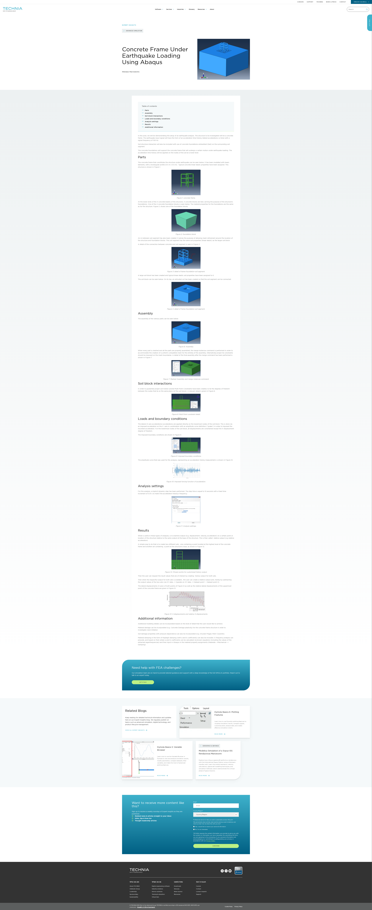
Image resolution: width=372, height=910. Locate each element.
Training (319, 2)
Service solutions (157, 891)
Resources (201, 9)
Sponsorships (134, 894)
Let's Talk (142, 682)
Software (158, 9)
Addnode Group (135, 889)
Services (169, 9)
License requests (201, 891)
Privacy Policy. (210, 841)
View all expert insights (135, 730)
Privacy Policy (238, 906)
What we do (156, 882)
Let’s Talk (369, 22)
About (212, 9)
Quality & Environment (146, 907)
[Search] (366, 9)
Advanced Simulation (134, 31)
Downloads (177, 886)
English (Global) (360, 2)
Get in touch (201, 882)
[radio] (216, 827)
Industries (180, 9)
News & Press (331, 2)
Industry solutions (157, 889)
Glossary (192, 9)
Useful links (178, 882)
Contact (343, 2)
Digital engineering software (161, 886)
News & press (178, 891)
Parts (147, 110)
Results (148, 124)
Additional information (154, 127)
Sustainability (134, 897)
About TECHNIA (135, 886)
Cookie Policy (228, 906)
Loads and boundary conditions (157, 119)
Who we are (134, 882)
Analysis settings (151, 122)
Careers (300, 2)
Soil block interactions (154, 116)
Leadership (133, 891)
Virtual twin (155, 897)
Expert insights (129, 25)
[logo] (139, 870)
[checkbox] (216, 828)
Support (310, 2)
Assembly (149, 113)
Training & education (158, 894)
